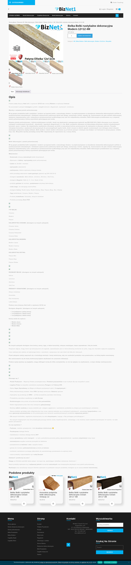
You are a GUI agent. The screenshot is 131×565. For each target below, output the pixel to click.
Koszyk (39, 529)
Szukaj (110, 530)
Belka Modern (39, 22)
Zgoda (100, 562)
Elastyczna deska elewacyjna (45, 546)
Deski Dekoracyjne (28, 15)
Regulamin (40, 538)
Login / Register (107, 9)
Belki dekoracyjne (57, 15)
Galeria (68, 15)
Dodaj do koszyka (84, 35)
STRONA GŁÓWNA (14, 15)
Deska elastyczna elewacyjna (16, 527)
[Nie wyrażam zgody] (129, 562)
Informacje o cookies (110, 562)
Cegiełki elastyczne (42, 551)
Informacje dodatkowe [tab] (22, 91)
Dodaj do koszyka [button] (24, 503)
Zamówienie (40, 532)
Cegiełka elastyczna (43, 15)
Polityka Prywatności (43, 527)
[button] (60, 27)
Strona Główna (41, 543)
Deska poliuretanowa (14, 529)
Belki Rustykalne (41, 549)
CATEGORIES (17, 2)
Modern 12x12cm (48, 22)
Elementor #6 (20, 22)
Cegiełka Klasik (12, 538)
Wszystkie (108, 41)
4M (54, 22)
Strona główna (12, 22)
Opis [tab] (12, 91)
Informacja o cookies (43, 540)
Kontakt (75, 15)
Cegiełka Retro (12, 540)
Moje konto (40, 535)
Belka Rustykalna (12, 532)
